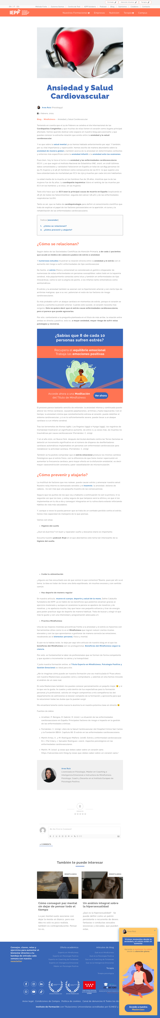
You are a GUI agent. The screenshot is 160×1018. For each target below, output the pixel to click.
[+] (80, 836)
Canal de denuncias (93, 1001)
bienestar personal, (63, 637)
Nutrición (114, 13)
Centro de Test (74, 7)
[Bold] (50, 836)
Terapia (144, 2)
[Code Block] (71, 836)
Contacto (146, 7)
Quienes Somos (57, 7)
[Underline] (56, 836)
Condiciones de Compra (47, 1001)
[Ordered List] (62, 836)
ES (18, 7)
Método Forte (41, 7)
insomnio (88, 486)
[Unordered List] (65, 836)
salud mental (60, 144)
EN (10, 7)
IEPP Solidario (90, 7)
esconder (53, 220)
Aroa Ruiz (46, 107)
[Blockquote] (68, 836)
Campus (142, 13)
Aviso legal (28, 1001)
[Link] (74, 836)
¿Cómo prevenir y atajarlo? (57, 230)
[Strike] (59, 836)
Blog (112, 7)
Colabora (134, 7)
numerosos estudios (49, 261)
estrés (52, 270)
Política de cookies (71, 1001)
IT (14, 7)
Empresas (99, 13)
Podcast (103, 7)
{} (77, 836)
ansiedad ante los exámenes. (107, 154)
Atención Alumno (127, 2)
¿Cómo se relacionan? (53, 226)
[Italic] (53, 836)
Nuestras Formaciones (76, 12)
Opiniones (122, 7)
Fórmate (110, 2)
